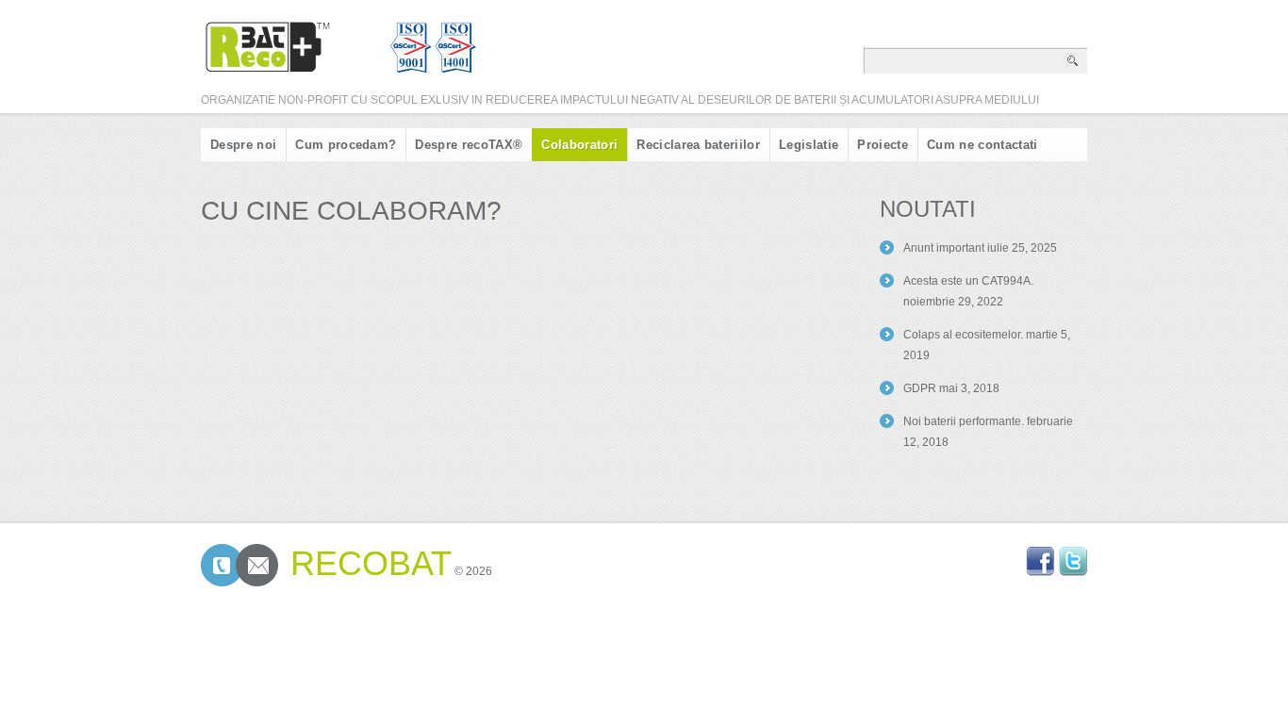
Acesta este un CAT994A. (968, 281)
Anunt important (943, 248)
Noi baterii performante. (963, 421)
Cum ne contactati (982, 145)
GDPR (919, 388)
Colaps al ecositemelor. (963, 334)
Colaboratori (579, 145)
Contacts (239, 565)
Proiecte (882, 145)
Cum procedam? (345, 145)
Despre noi (243, 145)
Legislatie (808, 145)
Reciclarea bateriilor (698, 145)
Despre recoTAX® (468, 145)
